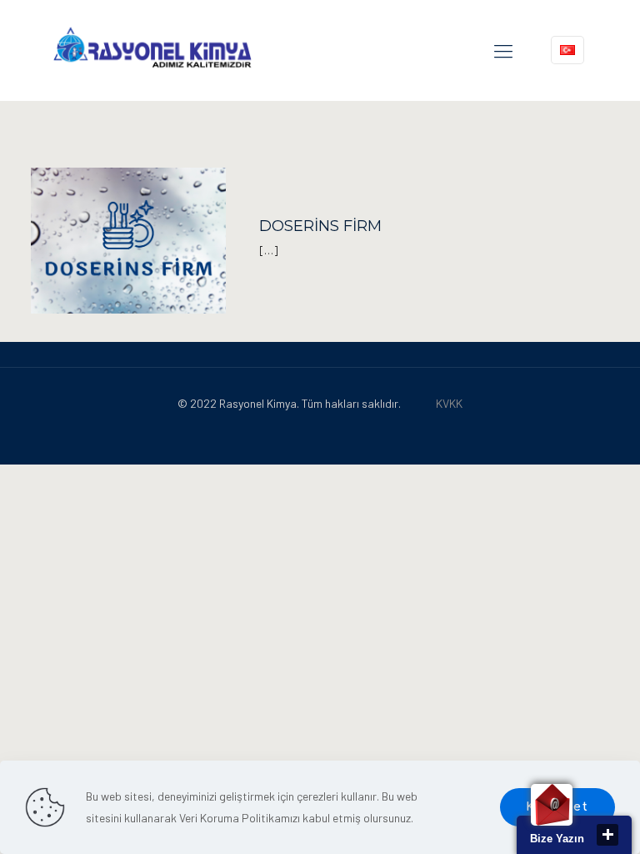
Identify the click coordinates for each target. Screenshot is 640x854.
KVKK (449, 403)
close (607, 835)
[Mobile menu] (503, 50)
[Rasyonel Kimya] (152, 50)
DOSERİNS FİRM (320, 226)
